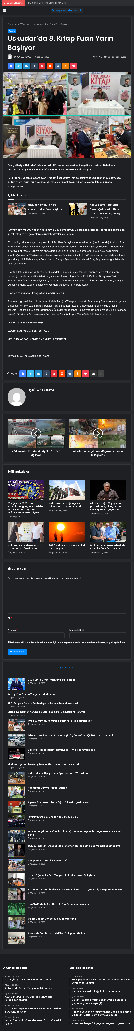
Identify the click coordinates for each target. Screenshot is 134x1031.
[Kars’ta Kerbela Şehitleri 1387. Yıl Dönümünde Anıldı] (16, 909)
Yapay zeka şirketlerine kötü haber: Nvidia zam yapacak (61, 749)
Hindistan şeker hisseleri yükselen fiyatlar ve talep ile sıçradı (43, 764)
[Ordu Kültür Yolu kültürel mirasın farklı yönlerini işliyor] (17, 209)
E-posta (12, 630)
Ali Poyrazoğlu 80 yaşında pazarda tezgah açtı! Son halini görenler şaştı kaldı (105, 506)
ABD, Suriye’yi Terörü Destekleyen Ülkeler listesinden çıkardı (57, 2)
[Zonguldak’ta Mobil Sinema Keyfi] (16, 865)
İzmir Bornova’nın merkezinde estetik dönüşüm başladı (107, 547)
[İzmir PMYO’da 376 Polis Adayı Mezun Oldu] (16, 821)
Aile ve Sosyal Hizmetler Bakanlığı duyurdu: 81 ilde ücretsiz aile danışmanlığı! (105, 209)
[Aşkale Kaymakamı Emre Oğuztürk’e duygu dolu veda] (16, 807)
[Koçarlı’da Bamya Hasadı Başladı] (16, 792)
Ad (10, 617)
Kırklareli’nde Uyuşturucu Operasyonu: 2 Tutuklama (58, 773)
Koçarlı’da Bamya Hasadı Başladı (48, 787)
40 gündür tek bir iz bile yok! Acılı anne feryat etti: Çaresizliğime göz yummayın (75, 889)
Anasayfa (14, 24)
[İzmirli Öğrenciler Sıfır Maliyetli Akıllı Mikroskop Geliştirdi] (16, 879)
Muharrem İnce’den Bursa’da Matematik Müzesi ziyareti (25, 547)
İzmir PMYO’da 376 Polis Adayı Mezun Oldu (53, 816)
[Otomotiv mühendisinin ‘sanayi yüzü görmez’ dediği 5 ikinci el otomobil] (16, 740)
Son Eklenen (67, 667)
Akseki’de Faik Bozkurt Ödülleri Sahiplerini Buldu (56, 933)
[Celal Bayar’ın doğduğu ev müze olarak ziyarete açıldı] (67, 490)
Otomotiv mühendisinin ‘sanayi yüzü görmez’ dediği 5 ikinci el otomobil (70, 735)
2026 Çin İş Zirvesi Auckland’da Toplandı (52, 679)
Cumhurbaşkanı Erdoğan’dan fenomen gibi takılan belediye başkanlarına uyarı (75, 846)
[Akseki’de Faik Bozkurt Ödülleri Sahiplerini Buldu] (16, 938)
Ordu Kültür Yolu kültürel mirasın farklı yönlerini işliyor (60, 720)
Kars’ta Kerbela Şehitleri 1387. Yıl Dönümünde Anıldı (58, 904)
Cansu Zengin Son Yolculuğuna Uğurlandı (52, 918)
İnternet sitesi (76, 630)
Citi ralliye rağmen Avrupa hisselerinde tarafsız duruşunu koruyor (46, 712)
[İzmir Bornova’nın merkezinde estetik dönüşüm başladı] (108, 532)
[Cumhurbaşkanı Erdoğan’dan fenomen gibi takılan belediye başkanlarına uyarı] (16, 850)
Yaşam (24, 24)
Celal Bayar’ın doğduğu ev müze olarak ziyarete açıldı (65, 505)
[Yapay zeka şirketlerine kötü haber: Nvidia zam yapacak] (16, 754)
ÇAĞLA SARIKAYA (22, 57)
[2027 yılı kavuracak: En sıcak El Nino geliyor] (67, 532)
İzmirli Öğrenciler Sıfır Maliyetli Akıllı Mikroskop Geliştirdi (61, 875)
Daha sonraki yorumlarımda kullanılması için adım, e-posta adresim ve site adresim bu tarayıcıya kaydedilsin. (67, 642)
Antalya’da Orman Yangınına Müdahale (31, 694)
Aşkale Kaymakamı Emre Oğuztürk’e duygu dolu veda (59, 802)
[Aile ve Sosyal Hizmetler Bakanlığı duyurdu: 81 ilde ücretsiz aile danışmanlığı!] (78, 209)
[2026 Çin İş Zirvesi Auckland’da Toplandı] (16, 684)
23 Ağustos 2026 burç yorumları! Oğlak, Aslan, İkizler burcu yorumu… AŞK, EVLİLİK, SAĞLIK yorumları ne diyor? (25, 508)
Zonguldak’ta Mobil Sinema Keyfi (47, 860)
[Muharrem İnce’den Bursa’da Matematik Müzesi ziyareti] (26, 532)
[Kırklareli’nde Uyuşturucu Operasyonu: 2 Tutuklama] (16, 778)
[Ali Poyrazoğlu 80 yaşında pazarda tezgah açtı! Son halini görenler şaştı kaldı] (108, 490)
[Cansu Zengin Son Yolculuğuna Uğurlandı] (16, 923)
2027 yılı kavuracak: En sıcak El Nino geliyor (67, 547)
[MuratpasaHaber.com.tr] (67, 10)
